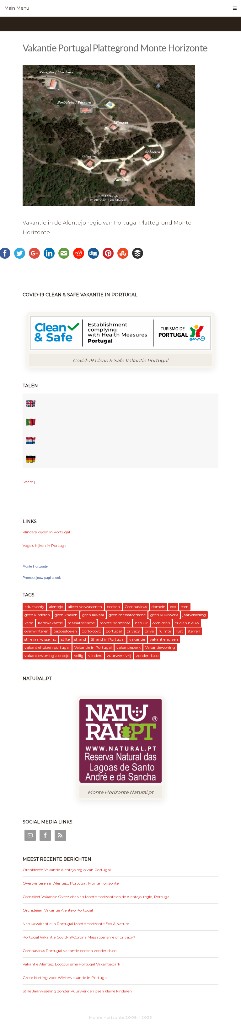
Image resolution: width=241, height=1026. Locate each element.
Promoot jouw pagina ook (42, 577)
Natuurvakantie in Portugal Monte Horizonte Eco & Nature (76, 923)
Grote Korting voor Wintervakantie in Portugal (65, 977)
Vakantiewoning (160, 647)
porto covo (91, 631)
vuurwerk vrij (119, 655)
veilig (78, 655)
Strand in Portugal (108, 639)
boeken (113, 606)
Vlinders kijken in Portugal (46, 532)
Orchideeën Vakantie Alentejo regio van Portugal (67, 869)
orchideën (161, 623)
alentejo (56, 606)
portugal (114, 631)
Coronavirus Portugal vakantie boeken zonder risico (69, 950)
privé (149, 631)
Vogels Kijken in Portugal (45, 545)
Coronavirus (136, 606)
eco (173, 606)
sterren (194, 631)
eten (185, 606)
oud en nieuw (187, 623)
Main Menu (16, 8)
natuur (141, 623)
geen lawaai (93, 614)
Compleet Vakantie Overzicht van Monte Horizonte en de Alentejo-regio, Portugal (96, 896)
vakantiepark (128, 647)
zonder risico (147, 655)
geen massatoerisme (127, 614)
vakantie (137, 639)
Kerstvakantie (50, 623)
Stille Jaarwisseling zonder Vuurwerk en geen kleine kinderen (77, 991)
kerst (28, 623)
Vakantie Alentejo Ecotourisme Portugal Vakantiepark (71, 964)
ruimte (164, 631)
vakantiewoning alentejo (46, 655)
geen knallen (66, 614)
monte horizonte (114, 623)
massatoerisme (81, 623)
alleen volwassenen (85, 606)
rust (179, 631)
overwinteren (36, 631)
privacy (133, 631)
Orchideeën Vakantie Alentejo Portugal (58, 910)
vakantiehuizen (164, 639)
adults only (34, 606)
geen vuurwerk (164, 614)
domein (158, 606)
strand (80, 639)
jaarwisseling (194, 614)
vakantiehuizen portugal (47, 647)
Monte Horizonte (35, 566)
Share (28, 481)
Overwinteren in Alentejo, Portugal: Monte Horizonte (71, 883)
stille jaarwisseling (40, 639)
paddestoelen (65, 631)
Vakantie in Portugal (93, 647)
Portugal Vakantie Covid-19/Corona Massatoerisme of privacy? (79, 937)
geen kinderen (37, 614)
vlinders (95, 655)
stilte (65, 639)
